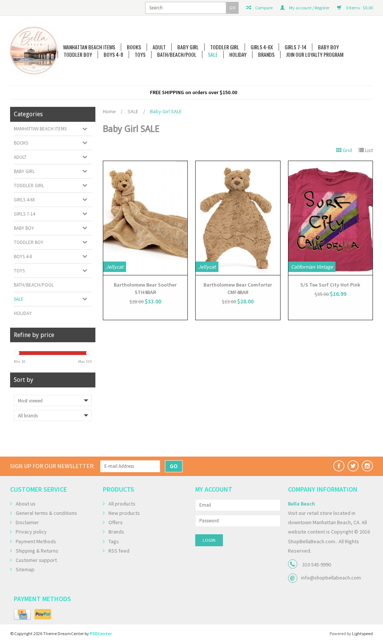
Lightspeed (362, 633)
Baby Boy (328, 47)
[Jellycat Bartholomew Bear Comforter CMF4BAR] (238, 218)
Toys (140, 54)
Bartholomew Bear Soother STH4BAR (145, 288)
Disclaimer (27, 522)
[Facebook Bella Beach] (338, 466)
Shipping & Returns (37, 550)
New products (124, 513)
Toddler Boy (78, 54)
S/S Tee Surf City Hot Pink (330, 284)
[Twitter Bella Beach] (353, 466)
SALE (213, 54)
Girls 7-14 (295, 47)
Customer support (36, 560)
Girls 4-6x (262, 47)
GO (232, 7)
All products (121, 503)
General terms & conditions (46, 513)
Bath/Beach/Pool (176, 54)
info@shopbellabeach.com (331, 577)
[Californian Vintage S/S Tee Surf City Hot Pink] (330, 218)
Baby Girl (188, 47)
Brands (266, 54)
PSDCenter (101, 633)
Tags (113, 541)
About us (26, 503)
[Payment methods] (22, 614)
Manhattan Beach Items (89, 47)
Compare (263, 7)
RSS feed (118, 550)
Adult (159, 47)
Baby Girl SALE (166, 111)
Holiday (237, 54)
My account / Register (309, 7)
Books (134, 47)
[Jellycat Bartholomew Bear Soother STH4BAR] (145, 218)
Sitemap (25, 569)
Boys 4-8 (113, 54)
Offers (115, 522)
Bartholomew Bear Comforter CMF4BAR (237, 288)
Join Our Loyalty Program (314, 54)
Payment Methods (36, 541)
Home (109, 111)
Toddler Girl (224, 47)
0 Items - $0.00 (359, 7)
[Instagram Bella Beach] (367, 466)
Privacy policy (31, 531)
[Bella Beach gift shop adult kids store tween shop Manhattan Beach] (34, 50)
